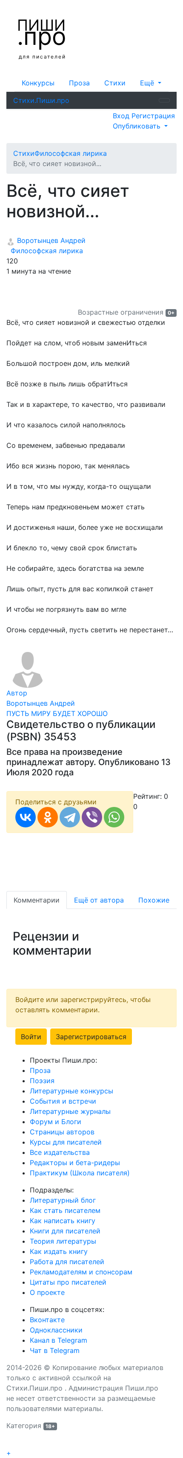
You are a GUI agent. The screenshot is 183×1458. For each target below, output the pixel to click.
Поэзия (42, 1080)
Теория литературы (63, 1241)
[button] (151, 83)
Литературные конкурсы (71, 1091)
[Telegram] (70, 817)
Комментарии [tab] (37, 900)
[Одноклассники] (47, 817)
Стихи (115, 83)
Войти (31, 1036)
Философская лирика (44, 250)
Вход (122, 115)
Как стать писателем (65, 1210)
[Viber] (92, 817)
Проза (79, 83)
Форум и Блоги (55, 1121)
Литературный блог (63, 1200)
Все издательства (60, 1152)
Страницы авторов (62, 1132)
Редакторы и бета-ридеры (75, 1162)
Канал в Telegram (58, 1340)
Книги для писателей (65, 1231)
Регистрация (153, 115)
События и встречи (63, 1101)
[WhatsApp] (114, 817)
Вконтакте (47, 1319)
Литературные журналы (70, 1111)
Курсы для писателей (66, 1142)
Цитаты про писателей (68, 1282)
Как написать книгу (62, 1220)
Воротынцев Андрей (50, 240)
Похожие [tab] (153, 900)
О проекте (47, 1292)
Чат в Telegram (55, 1350)
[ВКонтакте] (25, 817)
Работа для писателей (67, 1261)
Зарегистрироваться (91, 1036)
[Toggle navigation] (164, 100)
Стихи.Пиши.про (41, 100)
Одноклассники (56, 1330)
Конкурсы (38, 83)
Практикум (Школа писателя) (80, 1173)
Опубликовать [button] (138, 126)
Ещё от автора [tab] (99, 900)
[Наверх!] (11, 1443)
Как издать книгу (59, 1251)
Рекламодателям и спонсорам (81, 1272)
